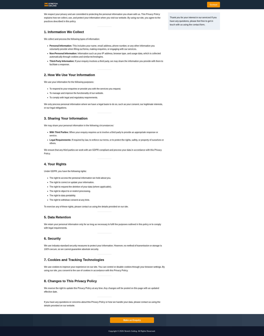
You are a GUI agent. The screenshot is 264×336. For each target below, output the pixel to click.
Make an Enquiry (132, 320)
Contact (213, 5)
